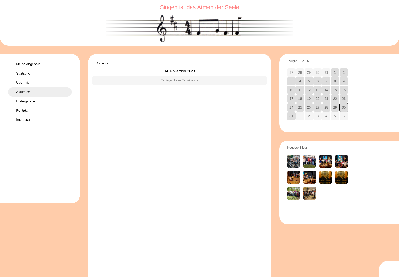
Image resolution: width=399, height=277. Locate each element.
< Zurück (102, 63)
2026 (305, 61)
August (293, 61)
